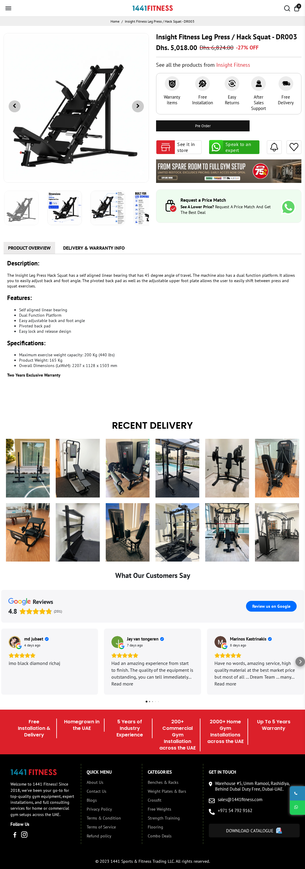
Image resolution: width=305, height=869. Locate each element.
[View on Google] (15, 642)
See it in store (186, 147)
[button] (5, 661)
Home (115, 21)
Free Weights (159, 809)
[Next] (138, 106)
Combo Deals (160, 836)
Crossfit (154, 800)
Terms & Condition (104, 818)
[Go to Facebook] (15, 835)
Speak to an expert (238, 147)
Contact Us (96, 791)
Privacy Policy (99, 809)
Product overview (29, 248)
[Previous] (15, 106)
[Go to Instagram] (24, 835)
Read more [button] (122, 684)
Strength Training (164, 818)
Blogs (92, 800)
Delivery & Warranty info (94, 248)
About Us (95, 782)
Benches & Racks (163, 782)
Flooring (155, 827)
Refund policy (99, 836)
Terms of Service (101, 827)
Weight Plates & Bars (167, 791)
